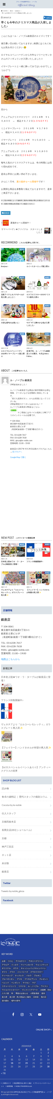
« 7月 (3, 1073)
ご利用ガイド (6, 1083)
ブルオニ (37, 975)
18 (12, 1063)
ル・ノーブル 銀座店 (21, 380)
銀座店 (6, 213)
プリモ (19, 979)
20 (26, 1063)
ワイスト (44, 986)
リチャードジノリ (9, 986)
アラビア (5, 965)
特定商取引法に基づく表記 (23, 1083)
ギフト (4, 972)
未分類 (5, 863)
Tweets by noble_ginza (12, 891)
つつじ (10, 961)
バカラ (29, 975)
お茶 (3, 961)
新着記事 (7, 668)
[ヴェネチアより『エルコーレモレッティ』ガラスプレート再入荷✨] (6, 736)
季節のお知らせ (22, 993)
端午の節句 (15, 1001)
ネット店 (6, 854)
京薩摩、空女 (45, 990)
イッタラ (14, 965)
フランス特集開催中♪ (12, 700)
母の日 (43, 997)
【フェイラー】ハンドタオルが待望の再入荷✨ (26, 747)
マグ (34, 983)
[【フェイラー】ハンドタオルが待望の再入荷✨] (6, 756)
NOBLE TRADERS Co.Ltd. (24, 1086)
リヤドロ (21, 986)
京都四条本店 (9, 821)
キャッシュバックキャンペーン (33, 968)
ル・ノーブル (33, 986)
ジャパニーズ (22, 972)
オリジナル (6, 968)
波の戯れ (5, 1001)
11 (12, 1059)
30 (48, 1066)
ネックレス (19, 975)
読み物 (5, 788)
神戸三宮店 (8, 846)
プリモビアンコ (30, 979)
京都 (4, 838)
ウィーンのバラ (27, 965)
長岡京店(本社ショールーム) (17, 830)
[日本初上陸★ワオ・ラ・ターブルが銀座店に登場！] (6, 689)
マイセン (26, 983)
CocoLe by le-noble (11, 805)
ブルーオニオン (8, 979)
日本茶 (36, 997)
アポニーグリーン (36, 961)
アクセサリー (21, 961)
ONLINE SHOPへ (44, 1029)
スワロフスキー (36, 972)
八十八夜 (5, 993)
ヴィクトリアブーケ (30, 990)
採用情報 (10, 1086)
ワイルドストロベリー (11, 990)
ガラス (15, 968)
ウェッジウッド (42, 965)
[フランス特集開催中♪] (6, 711)
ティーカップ (7, 975)
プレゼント (43, 979)
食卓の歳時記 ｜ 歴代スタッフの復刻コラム (24, 796)
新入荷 (4, 997)
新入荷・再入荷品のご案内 (20, 997)
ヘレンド (5, 983)
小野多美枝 (34, 993)
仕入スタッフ (9, 813)
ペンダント (15, 983)
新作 (43, 993)
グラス (12, 972)
